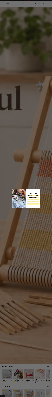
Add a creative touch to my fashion (33, 201)
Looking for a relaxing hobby (33, 197)
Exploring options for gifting (33, 199)
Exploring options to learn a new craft (33, 195)
